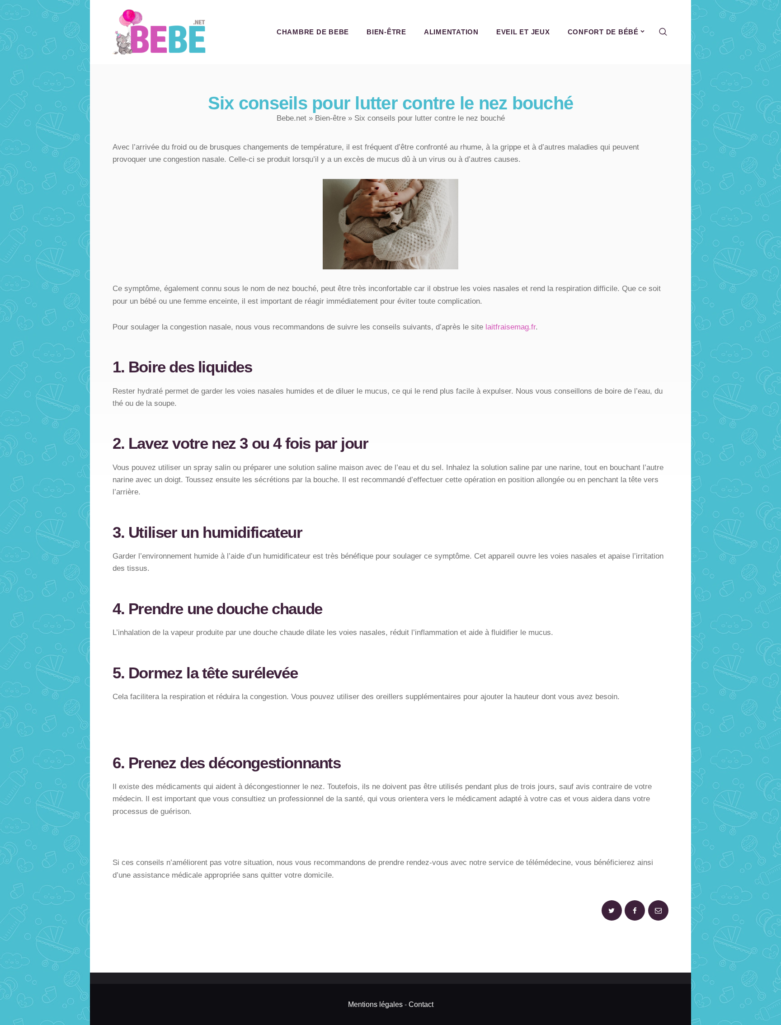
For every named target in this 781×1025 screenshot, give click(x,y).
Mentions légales (375, 1004)
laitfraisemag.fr (510, 327)
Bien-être (330, 118)
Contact (421, 1004)
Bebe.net (291, 118)
